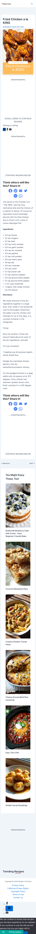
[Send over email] (10, 130)
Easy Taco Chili (12, 753)
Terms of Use (18, 894)
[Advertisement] (18, 99)
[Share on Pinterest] (15, 191)
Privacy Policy (18, 885)
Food (22, 27)
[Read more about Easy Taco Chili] (18, 727)
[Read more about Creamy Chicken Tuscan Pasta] (18, 616)
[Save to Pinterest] (4, 129)
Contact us (18, 897)
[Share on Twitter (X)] (26, 191)
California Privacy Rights (18, 888)
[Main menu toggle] (32, 3)
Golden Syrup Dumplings (16, 805)
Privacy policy (15, 932)
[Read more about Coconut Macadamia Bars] (18, 563)
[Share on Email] (20, 191)
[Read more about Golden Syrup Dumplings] (18, 780)
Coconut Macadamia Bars (17, 589)
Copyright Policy (18, 891)
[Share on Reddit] (15, 196)
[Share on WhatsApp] (20, 196)
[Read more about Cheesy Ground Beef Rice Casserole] (18, 672)
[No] (25, 933)
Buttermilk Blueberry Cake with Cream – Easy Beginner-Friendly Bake (17, 533)
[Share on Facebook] (7, 130)
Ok (3, 932)
